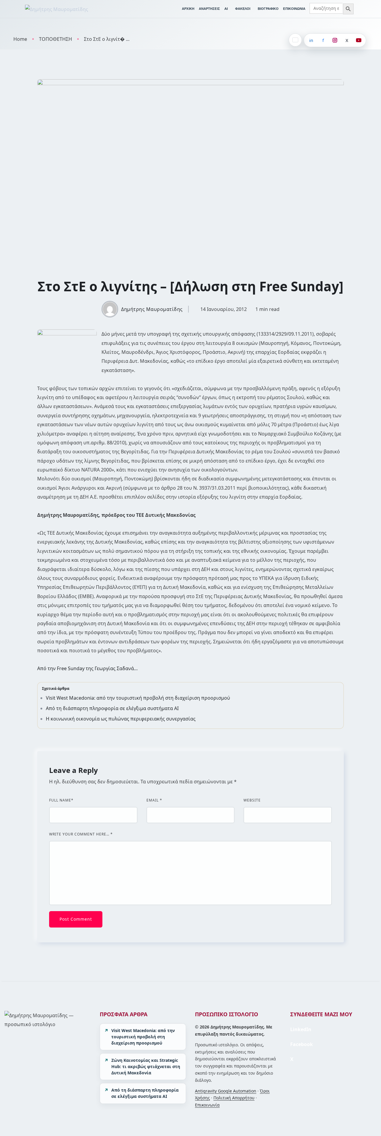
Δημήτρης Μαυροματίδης (152, 309)
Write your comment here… (81, 834)
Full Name (61, 800)
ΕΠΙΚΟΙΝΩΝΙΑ (294, 9)
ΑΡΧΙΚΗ (188, 9)
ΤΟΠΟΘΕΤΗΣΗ (55, 39)
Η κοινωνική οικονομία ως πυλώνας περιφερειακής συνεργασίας (121, 718)
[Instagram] (335, 40)
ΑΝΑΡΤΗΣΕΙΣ (209, 9)
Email (154, 800)
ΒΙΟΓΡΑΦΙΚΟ (268, 9)
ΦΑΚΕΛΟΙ (243, 9)
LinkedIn (300, 1029)
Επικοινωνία (207, 1105)
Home (20, 39)
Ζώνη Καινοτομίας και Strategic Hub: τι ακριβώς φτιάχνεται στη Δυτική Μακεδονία (145, 1066)
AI (226, 9)
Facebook (301, 1044)
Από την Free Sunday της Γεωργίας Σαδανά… (87, 668)
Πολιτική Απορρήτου (233, 1098)
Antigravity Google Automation (225, 1091)
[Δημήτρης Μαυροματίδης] (56, 9)
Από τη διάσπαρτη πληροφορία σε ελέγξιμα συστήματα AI (112, 708)
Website (252, 800)
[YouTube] (359, 40)
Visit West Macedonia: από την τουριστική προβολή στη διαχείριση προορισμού (138, 698)
